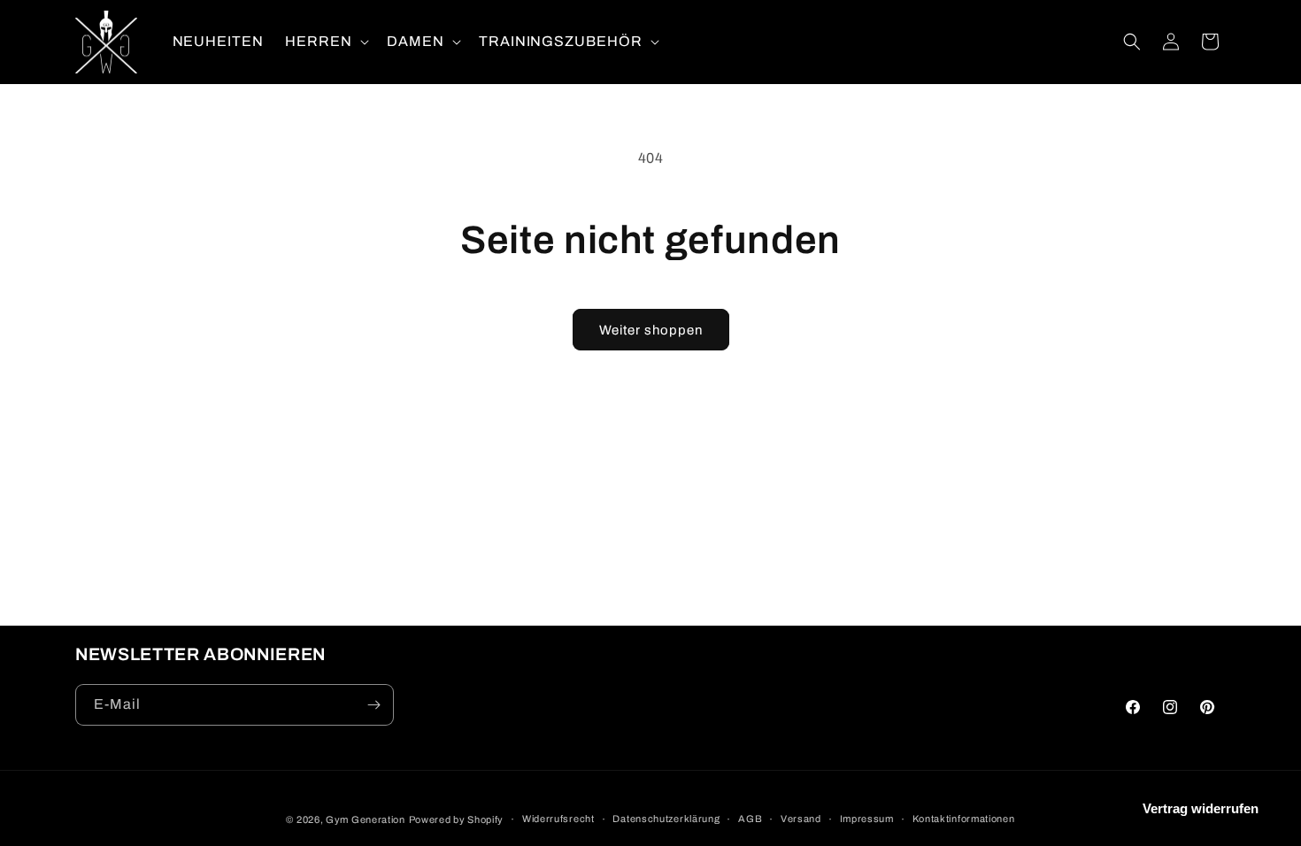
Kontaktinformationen (963, 818)
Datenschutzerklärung (666, 818)
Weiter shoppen (651, 330)
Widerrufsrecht (558, 818)
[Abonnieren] (373, 705)
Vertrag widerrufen (1201, 808)
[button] (325, 42)
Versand (801, 818)
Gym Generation (365, 819)
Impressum (867, 818)
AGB (750, 818)
